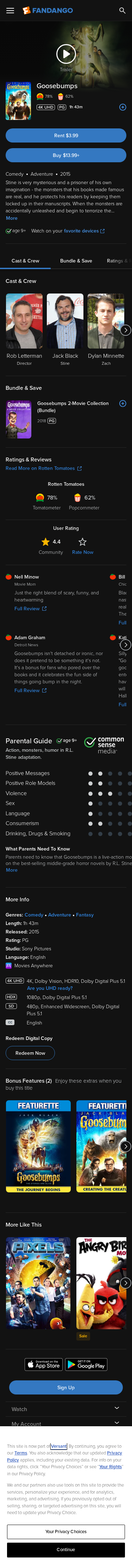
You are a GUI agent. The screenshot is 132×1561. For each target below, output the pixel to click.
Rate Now (82, 552)
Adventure (59, 915)
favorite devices (81, 231)
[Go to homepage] (48, 11)
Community (51, 552)
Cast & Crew (25, 261)
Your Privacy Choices (66, 1532)
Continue (66, 1550)
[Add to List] (122, 107)
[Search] (122, 11)
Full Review (26, 609)
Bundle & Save (76, 261)
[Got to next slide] (125, 330)
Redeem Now (30, 1053)
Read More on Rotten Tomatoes (40, 468)
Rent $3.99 (66, 136)
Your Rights (110, 1467)
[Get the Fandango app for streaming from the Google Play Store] (86, 1365)
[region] (66, 1493)
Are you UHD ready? (50, 988)
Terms (20, 1453)
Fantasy (85, 915)
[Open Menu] (10, 10)
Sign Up (66, 1388)
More (12, 218)
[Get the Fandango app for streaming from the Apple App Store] (43, 1365)
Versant (59, 1446)
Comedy (34, 915)
